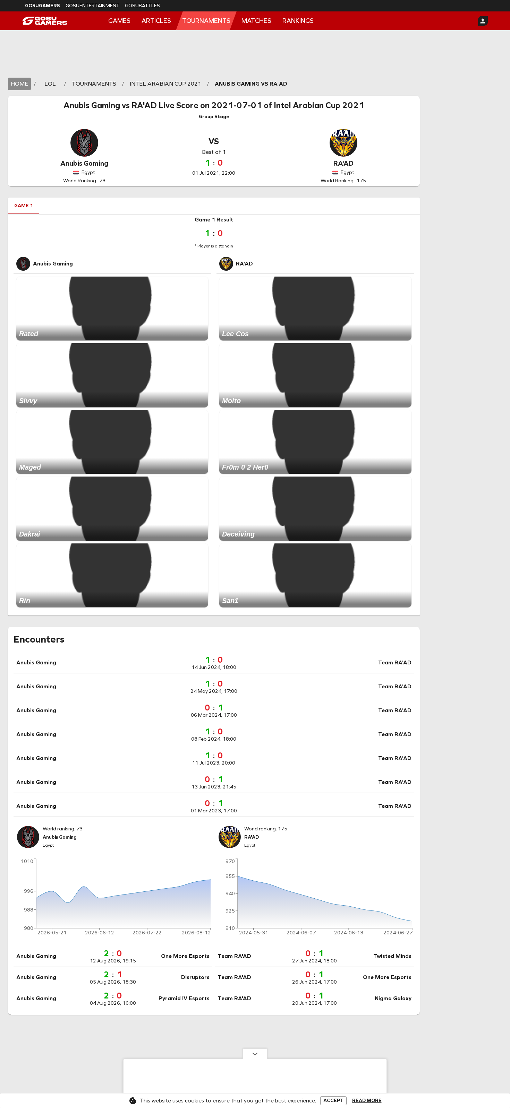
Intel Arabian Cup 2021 (319, 105)
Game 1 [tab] (23, 206)
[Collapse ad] (255, 1053)
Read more (367, 1100)
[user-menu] (483, 21)
